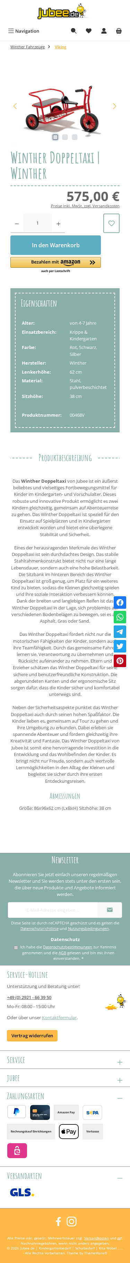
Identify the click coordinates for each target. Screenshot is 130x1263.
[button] (55, 265)
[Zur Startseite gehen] (65, 12)
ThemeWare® (95, 1253)
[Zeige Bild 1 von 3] (55, 137)
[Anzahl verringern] (16, 223)
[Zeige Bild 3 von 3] (74, 137)
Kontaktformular (59, 1017)
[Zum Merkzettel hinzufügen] (111, 223)
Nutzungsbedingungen (88, 928)
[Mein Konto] (104, 31)
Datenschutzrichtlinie (39, 928)
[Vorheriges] (15, 106)
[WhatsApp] (120, 617)
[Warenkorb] (119, 31)
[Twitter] (120, 646)
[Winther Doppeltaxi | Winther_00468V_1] (65, 106)
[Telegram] (120, 631)
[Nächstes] (114, 106)
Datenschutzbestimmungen (67, 946)
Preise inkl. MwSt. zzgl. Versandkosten (85, 205)
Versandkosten (96, 1238)
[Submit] (110, 910)
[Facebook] (120, 602)
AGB (62, 952)
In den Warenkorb (56, 245)
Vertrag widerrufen (32, 1035)
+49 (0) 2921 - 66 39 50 (29, 997)
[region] (65, 106)
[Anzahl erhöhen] (58, 223)
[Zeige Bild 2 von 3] (65, 137)
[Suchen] (73, 31)
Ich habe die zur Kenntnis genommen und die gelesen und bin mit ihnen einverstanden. (68, 952)
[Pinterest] (120, 661)
